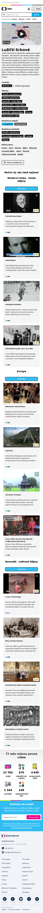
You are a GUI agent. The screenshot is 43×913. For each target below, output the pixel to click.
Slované (26, 151)
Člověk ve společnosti (12, 94)
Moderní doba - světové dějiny (15, 108)
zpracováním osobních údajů (21, 828)
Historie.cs (7, 86)
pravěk (34, 19)
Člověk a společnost (11, 132)
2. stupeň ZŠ (8, 124)
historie (18, 148)
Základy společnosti (11, 98)
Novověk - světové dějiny (13, 112)
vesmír (28, 19)
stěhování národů (9, 154)
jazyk (11, 148)
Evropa (29, 112)
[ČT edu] (7, 9)
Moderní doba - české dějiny (14, 105)
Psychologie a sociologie (13, 136)
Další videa (21, 189)
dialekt (20, 154)
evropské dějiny (8, 151)
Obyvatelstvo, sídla (10, 116)
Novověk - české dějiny (12, 101)
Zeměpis (28, 136)
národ (18, 151)
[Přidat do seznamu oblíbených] (37, 196)
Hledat (36, 15)
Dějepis (6, 140)
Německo (33, 148)
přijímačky (21, 19)
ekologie (14, 19)
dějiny (25, 148)
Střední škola (20, 124)
